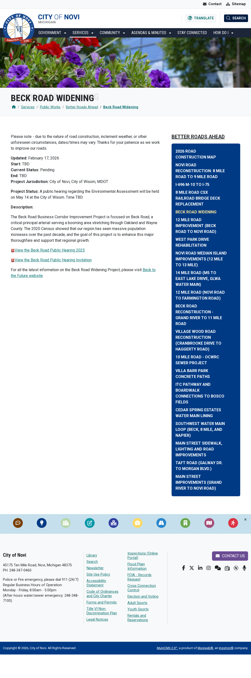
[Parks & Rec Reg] (90, 524)
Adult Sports (137, 603)
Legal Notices (97, 619)
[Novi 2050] (42, 524)
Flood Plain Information (137, 566)
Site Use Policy (98, 574)
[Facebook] (183, 568)
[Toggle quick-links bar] (245, 519)
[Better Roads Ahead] (161, 524)
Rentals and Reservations (137, 618)
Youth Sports (138, 609)
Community (110, 32)
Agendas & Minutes (149, 32)
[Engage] (233, 524)
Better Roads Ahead (82, 107)
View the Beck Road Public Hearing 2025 (50, 250)
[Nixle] (218, 568)
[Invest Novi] (185, 524)
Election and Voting (142, 596)
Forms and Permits (102, 602)
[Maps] (209, 524)
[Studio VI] (227, 568)
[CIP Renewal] (66, 524)
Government (50, 32)
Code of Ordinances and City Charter (102, 594)
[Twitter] (191, 568)
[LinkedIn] (200, 568)
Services (81, 32)
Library (92, 555)
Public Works (50, 107)
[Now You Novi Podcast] (244, 568)
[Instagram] (208, 568)
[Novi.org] (236, 568)
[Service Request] (18, 524)
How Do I (221, 32)
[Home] (14, 107)
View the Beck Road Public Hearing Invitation (53, 260)
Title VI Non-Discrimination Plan (102, 611)
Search (92, 562)
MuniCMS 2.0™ (167, 648)
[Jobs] (137, 524)
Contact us (233, 556)
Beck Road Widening (120, 107)
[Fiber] (113, 524)
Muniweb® (205, 648)
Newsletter (95, 568)
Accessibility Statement (96, 583)
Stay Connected (192, 32)
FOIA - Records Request (139, 577)
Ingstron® (226, 648)
